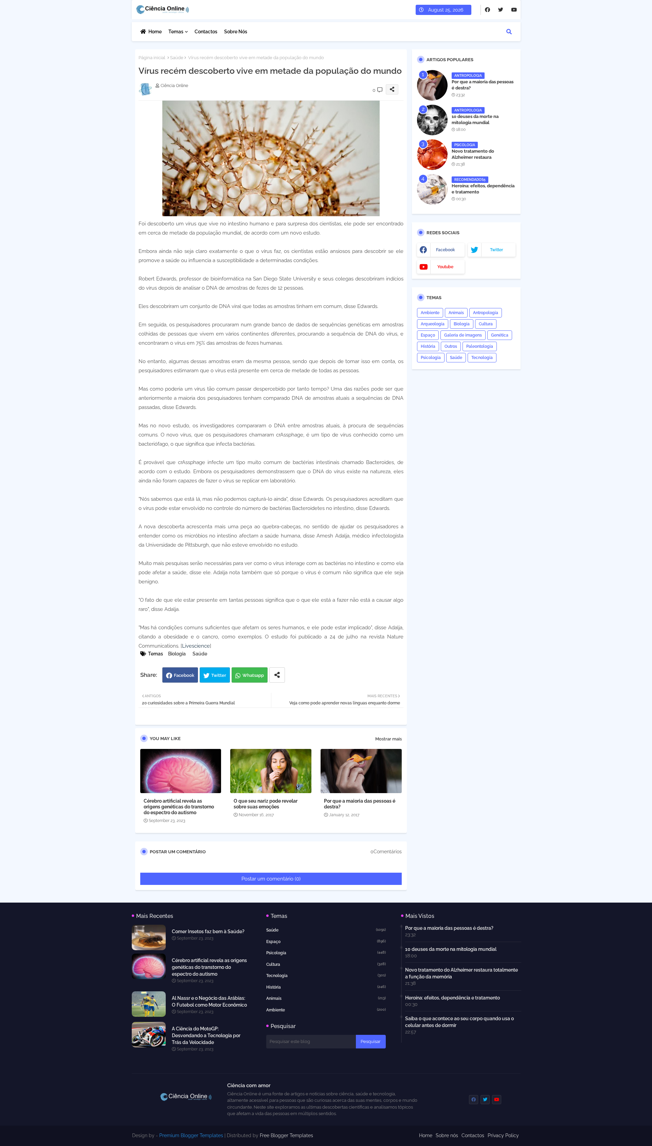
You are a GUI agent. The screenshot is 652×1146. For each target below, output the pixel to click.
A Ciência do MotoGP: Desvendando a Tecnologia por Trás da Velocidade (206, 1035)
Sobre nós (235, 31)
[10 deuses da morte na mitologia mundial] (432, 120)
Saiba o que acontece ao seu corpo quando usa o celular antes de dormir (459, 1022)
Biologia (177, 653)
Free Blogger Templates (286, 1135)
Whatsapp (253, 675)
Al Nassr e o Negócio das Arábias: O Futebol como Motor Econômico (209, 1001)
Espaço (428, 335)
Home (155, 31)
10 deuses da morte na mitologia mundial (475, 119)
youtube (445, 266)
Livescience (196, 646)
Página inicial (152, 57)
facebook (445, 249)
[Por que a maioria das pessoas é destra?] (432, 85)
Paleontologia (479, 346)
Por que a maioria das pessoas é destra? (359, 803)
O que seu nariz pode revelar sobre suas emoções (265, 803)
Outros (451, 346)
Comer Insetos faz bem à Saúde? (208, 931)
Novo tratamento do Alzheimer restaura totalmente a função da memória (476, 160)
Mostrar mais (388, 738)
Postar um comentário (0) (271, 879)
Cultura (486, 324)
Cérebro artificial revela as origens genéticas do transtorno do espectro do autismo (179, 806)
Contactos (206, 31)
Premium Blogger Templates (191, 1135)
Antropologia (485, 312)
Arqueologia (433, 324)
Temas (175, 31)
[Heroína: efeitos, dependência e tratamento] (432, 189)
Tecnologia (482, 357)
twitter (496, 249)
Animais (456, 312)
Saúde (176, 57)
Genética (499, 335)
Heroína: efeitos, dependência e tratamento (483, 188)
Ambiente (430, 312)
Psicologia (431, 357)
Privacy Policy (503, 1135)
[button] (509, 31)
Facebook (184, 675)
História (428, 346)
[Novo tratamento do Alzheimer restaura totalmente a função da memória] (432, 154)
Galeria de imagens (463, 335)
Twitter (218, 675)
